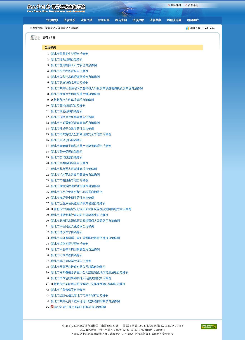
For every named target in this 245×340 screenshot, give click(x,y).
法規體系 (69, 20)
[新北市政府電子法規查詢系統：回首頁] (56, 8)
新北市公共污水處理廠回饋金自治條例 (75, 76)
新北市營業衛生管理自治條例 (69, 53)
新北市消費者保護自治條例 (68, 289)
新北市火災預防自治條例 (67, 140)
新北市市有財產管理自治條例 (69, 180)
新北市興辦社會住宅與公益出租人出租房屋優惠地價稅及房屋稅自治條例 (97, 88)
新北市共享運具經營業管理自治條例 (74, 168)
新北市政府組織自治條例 (67, 111)
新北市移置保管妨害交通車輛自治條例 (75, 94)
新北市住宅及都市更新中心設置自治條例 (77, 191)
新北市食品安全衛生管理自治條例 (72, 197)
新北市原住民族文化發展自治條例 (72, 226)
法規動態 (52, 20)
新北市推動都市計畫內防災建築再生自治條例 (79, 214)
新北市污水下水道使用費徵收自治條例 (75, 174)
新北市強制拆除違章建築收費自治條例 (75, 186)
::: (164, 4)
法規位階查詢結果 (68, 28)
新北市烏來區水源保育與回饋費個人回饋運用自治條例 (85, 220)
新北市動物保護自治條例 (67, 151)
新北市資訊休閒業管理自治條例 (71, 260)
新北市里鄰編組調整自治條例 (69, 163)
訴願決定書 (174, 20)
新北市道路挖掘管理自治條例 (69, 243)
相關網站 (193, 20)
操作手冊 (193, 5)
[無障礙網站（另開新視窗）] (209, 326)
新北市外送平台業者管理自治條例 (72, 128)
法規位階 (86, 20)
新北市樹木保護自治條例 (67, 255)
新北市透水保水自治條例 (67, 232)
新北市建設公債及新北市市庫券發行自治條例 (79, 295)
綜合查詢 (121, 20)
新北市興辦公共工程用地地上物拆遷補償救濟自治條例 (85, 301)
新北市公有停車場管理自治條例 (74, 99)
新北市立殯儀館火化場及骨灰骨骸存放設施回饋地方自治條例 (92, 209)
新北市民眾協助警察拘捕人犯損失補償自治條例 (81, 278)
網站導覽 (176, 5)
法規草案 (155, 20)
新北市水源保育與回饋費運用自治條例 (75, 249)
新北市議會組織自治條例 (67, 59)
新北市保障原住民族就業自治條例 (72, 117)
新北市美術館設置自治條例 (68, 105)
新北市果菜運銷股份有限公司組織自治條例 (78, 266)
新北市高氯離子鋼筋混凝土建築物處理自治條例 (81, 145)
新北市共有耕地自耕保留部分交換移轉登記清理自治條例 (89, 283)
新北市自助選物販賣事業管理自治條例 (75, 122)
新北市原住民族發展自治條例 (69, 70)
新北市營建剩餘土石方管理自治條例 (74, 65)
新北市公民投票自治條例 (67, 157)
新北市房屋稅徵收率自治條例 (69, 82)
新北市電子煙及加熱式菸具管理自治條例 (80, 307)
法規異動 (138, 20)
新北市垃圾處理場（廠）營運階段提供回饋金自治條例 (85, 237)
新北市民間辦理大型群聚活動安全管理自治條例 (81, 134)
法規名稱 (104, 20)
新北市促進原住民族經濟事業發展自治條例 (78, 203)
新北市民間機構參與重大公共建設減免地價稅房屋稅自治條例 (89, 272)
